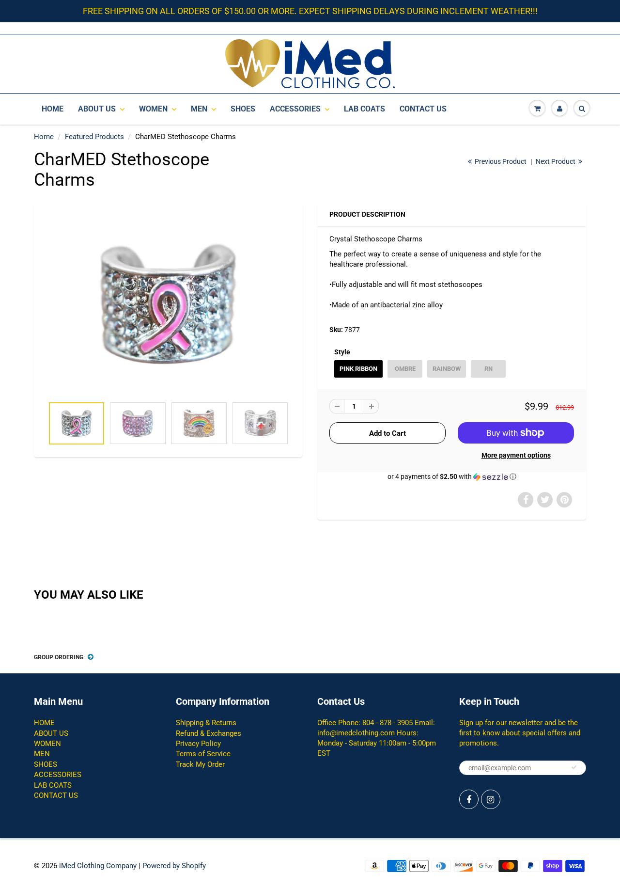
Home (44, 136)
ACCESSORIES (295, 108)
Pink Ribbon (358, 368)
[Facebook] (469, 799)
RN (488, 368)
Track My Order (200, 764)
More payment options (516, 455)
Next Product (556, 161)
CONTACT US (423, 108)
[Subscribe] (574, 767)
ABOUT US (97, 108)
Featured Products (94, 136)
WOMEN (153, 108)
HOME (52, 108)
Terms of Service (203, 753)
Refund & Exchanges (208, 733)
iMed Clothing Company (98, 865)
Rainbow (447, 368)
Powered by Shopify (174, 865)
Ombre (405, 368)
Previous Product (500, 161)
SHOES (243, 108)
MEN (199, 108)
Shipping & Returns (206, 722)
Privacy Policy (198, 743)
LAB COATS (364, 108)
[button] (451, 476)
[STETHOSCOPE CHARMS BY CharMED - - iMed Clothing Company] (168, 304)
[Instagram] (490, 799)
